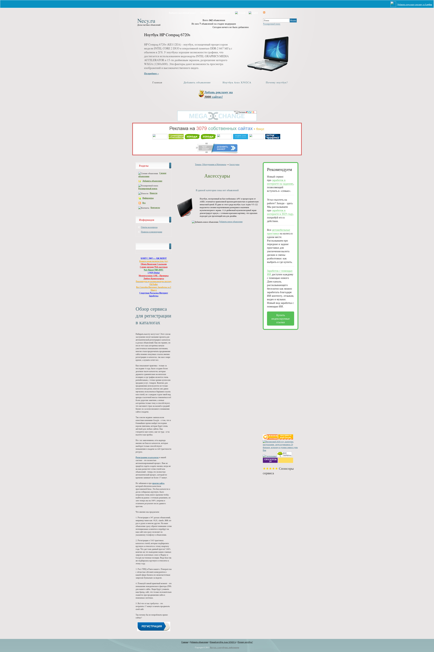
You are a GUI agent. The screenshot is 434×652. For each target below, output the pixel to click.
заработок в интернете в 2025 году (280, 212)
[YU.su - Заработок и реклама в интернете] (285, 462)
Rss (144, 202)
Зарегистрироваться (220, 12)
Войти (203, 12)
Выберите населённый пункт (182, 12)
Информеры (148, 198)
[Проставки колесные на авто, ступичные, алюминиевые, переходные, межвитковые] (285, 438)
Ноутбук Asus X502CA (237, 82)
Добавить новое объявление (231, 221)
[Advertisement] (276, 381)
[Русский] (240, 12)
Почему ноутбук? (277, 82)
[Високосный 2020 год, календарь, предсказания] (280, 450)
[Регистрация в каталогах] (153, 630)
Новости (153, 193)
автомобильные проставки (278, 231)
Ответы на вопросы (149, 227)
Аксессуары (234, 164)
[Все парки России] (284, 456)
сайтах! (218, 94)
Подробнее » (151, 73)
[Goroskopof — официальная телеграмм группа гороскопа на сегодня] (270, 462)
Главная (157, 82)
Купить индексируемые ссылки (280, 318)
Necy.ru (146, 20)
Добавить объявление (197, 82)
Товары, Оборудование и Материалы (210, 164)
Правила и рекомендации (151, 231)
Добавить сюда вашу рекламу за (414, 4)
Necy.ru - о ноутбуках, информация (224, 647)
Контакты (155, 207)
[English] (253, 12)
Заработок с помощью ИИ (279, 272)
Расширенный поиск (271, 23)
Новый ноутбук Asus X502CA (223, 642)
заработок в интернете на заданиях (280, 181)
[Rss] (264, 12)
